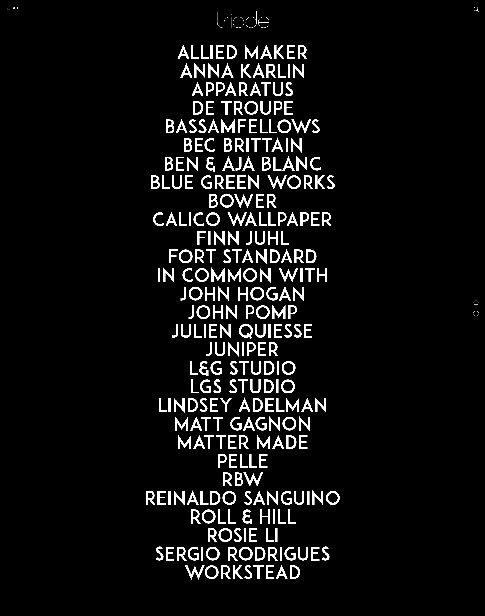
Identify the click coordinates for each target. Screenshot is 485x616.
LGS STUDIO (242, 388)
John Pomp (242, 314)
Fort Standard (243, 258)
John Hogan (242, 295)
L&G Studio (242, 370)
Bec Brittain (242, 147)
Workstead (242, 574)
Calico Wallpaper (242, 221)
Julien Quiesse (242, 333)
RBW (242, 481)
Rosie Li (242, 537)
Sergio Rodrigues (243, 555)
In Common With (242, 277)
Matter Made (243, 444)
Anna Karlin (242, 72)
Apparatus (242, 91)
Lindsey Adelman (242, 407)
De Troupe (242, 110)
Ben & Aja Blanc (242, 165)
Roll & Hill (242, 518)
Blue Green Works (242, 184)
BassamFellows (242, 128)
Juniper (242, 351)
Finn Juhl (242, 240)
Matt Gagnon (242, 425)
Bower (243, 203)
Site (15, 8)
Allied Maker (242, 54)
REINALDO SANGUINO (242, 500)
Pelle (242, 463)
